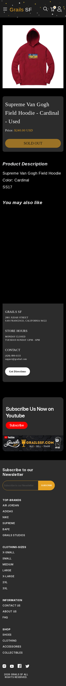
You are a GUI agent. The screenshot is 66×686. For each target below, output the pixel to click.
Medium (8, 564)
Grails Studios (14, 535)
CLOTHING (10, 640)
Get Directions (17, 371)
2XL (5, 582)
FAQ (5, 617)
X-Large (8, 576)
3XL (5, 588)
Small (7, 558)
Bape (6, 529)
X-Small (9, 552)
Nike (6, 517)
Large (7, 570)
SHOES (7, 634)
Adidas (8, 511)
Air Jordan (11, 505)
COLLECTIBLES (13, 652)
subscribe (17, 425)
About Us (10, 611)
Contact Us (12, 605)
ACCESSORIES (12, 646)
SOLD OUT (33, 143)
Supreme (9, 523)
